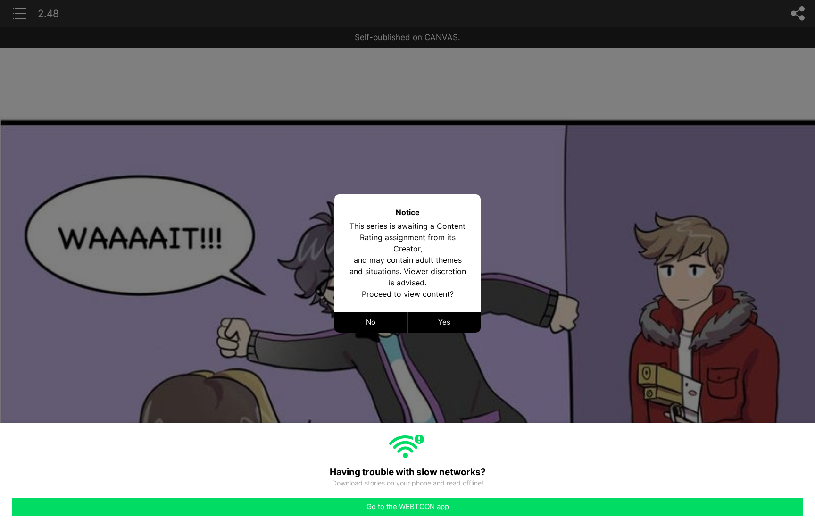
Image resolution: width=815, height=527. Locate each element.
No (370, 322)
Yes (444, 322)
